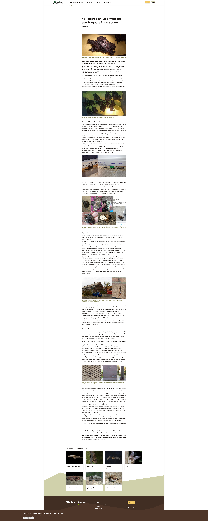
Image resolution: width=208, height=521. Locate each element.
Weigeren (31, 517)
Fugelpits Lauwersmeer (108, 75)
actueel (59, 5)
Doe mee (131, 502)
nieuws (64, 5)
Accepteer (25, 517)
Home (54, 5)
